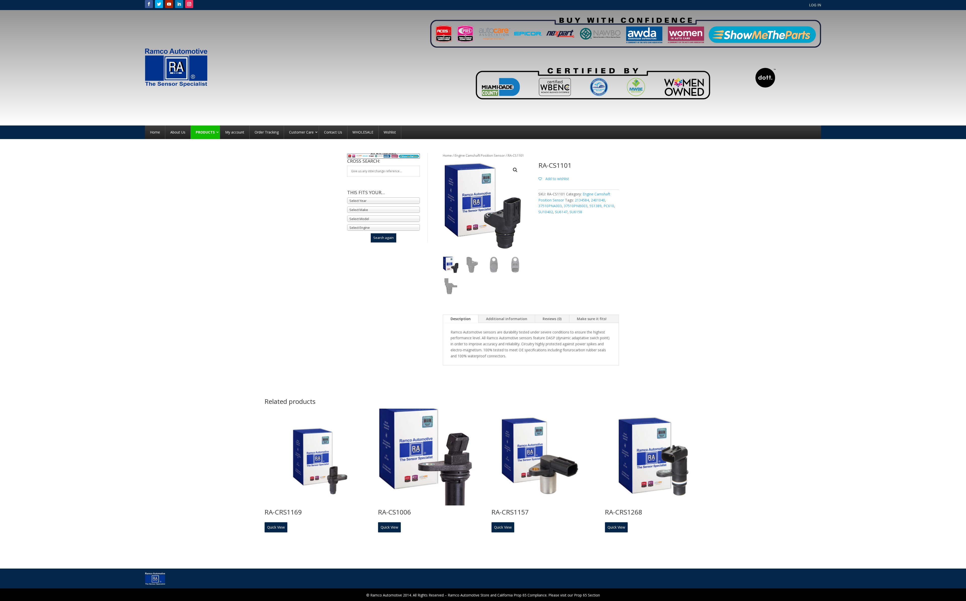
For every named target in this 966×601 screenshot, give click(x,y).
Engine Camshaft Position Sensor (480, 155)
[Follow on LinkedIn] (179, 4)
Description (461, 318)
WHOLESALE (362, 132)
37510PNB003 (575, 205)
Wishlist (390, 132)
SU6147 (561, 211)
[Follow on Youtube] (169, 4)
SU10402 (545, 211)
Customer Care (301, 132)
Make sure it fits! (592, 318)
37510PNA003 (550, 205)
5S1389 (595, 205)
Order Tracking (267, 132)
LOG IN (815, 5)
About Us (177, 132)
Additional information (506, 318)
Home (155, 132)
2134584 (582, 200)
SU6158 (576, 211)
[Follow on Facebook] (149, 4)
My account (234, 132)
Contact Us (333, 132)
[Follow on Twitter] (159, 4)
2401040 (598, 200)
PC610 (608, 205)
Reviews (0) (552, 318)
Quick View (276, 527)
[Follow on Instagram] (189, 4)
